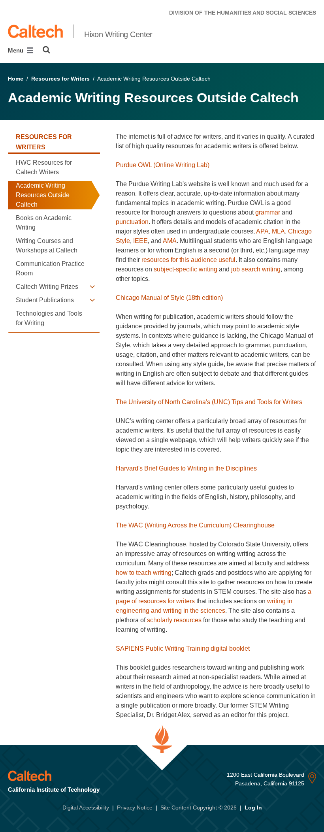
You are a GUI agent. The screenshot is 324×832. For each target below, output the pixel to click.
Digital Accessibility (85, 807)
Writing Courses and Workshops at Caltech (46, 245)
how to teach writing (143, 572)
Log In (253, 807)
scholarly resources (174, 620)
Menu (16, 50)
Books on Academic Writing (44, 223)
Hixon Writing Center (118, 34)
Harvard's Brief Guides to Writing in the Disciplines (186, 468)
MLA (278, 231)
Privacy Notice (135, 807)
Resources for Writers (60, 78)
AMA (170, 240)
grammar (267, 212)
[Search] (46, 50)
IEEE (140, 240)
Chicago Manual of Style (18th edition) (169, 297)
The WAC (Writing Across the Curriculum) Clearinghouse (195, 525)
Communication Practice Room (50, 268)
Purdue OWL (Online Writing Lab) (162, 165)
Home (15, 78)
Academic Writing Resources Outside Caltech (43, 195)
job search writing (256, 269)
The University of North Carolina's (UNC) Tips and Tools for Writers (209, 402)
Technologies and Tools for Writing (49, 318)
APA (262, 231)
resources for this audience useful (188, 259)
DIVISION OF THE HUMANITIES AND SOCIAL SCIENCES (242, 12)
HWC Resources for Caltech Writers (44, 167)
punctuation (132, 221)
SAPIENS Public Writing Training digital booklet (183, 648)
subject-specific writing (185, 269)
